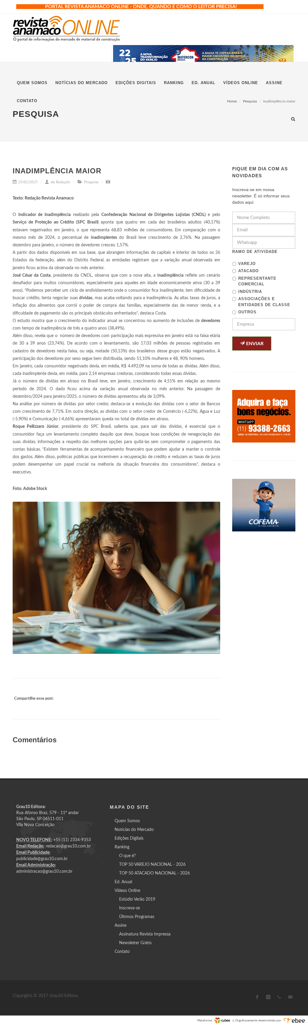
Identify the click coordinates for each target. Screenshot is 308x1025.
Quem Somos (127, 821)
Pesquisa (91, 182)
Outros (247, 312)
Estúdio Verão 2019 (137, 899)
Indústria (250, 291)
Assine (120, 925)
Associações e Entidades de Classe (264, 302)
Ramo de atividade (255, 251)
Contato (122, 952)
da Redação (60, 182)
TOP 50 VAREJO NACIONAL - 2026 (152, 864)
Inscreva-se (129, 908)
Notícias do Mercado (134, 830)
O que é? (127, 856)
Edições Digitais (129, 838)
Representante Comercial (257, 281)
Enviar (254, 343)
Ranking (122, 847)
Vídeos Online (127, 891)
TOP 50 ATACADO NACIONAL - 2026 (154, 873)
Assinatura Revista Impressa (145, 934)
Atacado (248, 271)
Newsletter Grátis (135, 943)
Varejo (247, 263)
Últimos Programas (136, 917)
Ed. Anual (123, 882)
